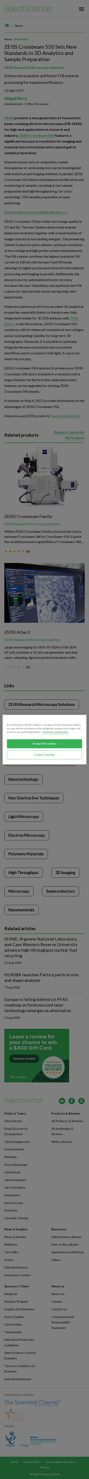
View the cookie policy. (56, 732)
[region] (44, 739)
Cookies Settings (44, 754)
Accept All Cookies (44, 743)
